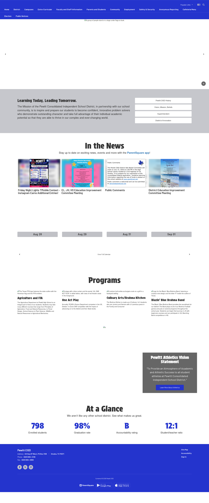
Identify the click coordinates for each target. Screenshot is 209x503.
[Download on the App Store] (122, 485)
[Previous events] (19, 254)
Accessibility (186, 453)
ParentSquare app (138, 152)
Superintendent (163, 114)
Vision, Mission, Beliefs (163, 107)
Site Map (184, 450)
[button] (186, 5)
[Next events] (189, 254)
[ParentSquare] (86, 485)
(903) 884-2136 (29, 457)
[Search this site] (203, 5)
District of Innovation (163, 120)
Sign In (183, 457)
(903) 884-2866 (28, 460)
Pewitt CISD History (163, 100)
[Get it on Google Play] (104, 485)
